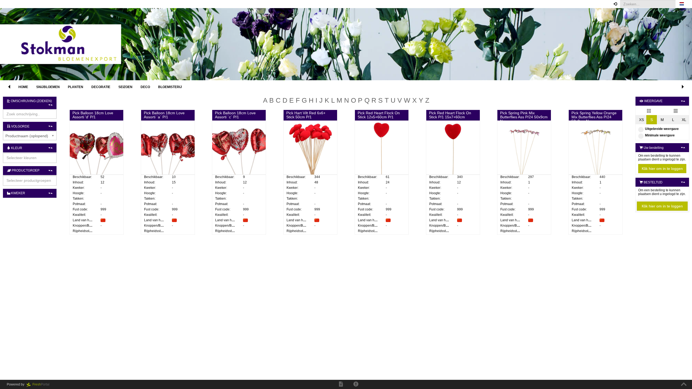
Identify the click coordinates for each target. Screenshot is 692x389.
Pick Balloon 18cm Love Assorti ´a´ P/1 (164, 115)
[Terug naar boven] (684, 384)
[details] (675, 110)
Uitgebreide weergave (662, 129)
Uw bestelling (653, 148)
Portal (42, 384)
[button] (682, 4)
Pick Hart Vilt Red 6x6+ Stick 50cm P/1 (305, 115)
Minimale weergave (660, 135)
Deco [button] (145, 87)
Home (23, 87)
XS (641, 120)
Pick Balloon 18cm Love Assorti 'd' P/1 (92, 115)
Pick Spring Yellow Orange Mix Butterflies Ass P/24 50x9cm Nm (594, 117)
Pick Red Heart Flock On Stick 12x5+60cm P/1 (379, 115)
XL (684, 120)
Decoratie (100, 87)
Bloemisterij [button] (170, 87)
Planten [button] (75, 87)
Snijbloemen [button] (48, 87)
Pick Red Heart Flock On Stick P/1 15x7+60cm (450, 115)
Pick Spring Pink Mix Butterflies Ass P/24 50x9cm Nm (524, 117)
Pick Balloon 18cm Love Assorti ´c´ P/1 (235, 115)
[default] (649, 110)
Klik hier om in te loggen (662, 168)
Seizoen (125, 87)
